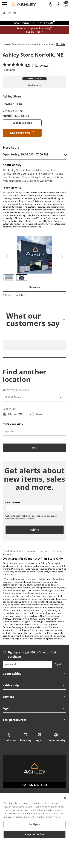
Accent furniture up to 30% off (34, 23)
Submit (34, 530)
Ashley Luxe (34, 85)
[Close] (65, 798)
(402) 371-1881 (13, 104)
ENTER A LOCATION (13, 424)
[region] (34, 817)
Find (34, 447)
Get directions (20, 133)
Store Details (34, 78)
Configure (34, 824)
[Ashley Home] (23, 4)
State (38, 414)
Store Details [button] (12, 188)
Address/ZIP (15, 414)
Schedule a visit (22, 122)
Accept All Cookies (34, 834)
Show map (34, 287)
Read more (9, 69)
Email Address (12, 502)
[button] (5, 4)
